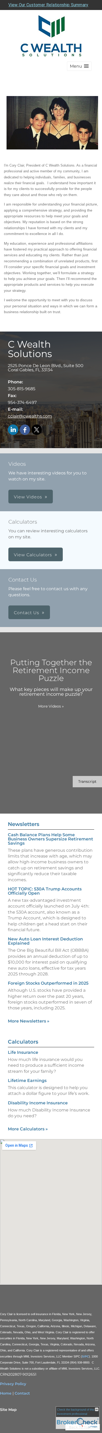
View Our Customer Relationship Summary (48, 4)
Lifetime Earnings (27, 1080)
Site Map (8, 1409)
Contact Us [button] (26, 612)
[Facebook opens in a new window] (25, 430)
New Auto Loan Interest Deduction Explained (45, 941)
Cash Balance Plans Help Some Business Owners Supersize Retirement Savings (50, 839)
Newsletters (23, 824)
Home (6, 1393)
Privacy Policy (13, 1383)
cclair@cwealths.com (30, 416)
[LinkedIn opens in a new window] (13, 430)
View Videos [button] (28, 496)
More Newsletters (28, 1021)
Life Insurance (23, 1052)
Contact (22, 1393)
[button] (79, 66)
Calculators (23, 1042)
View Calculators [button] (33, 554)
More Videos (51, 706)
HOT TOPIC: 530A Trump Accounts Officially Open (45, 891)
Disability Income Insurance (38, 1102)
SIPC (85, 1356)
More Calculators (28, 1128)
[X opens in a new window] (36, 430)
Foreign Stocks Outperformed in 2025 (48, 983)
